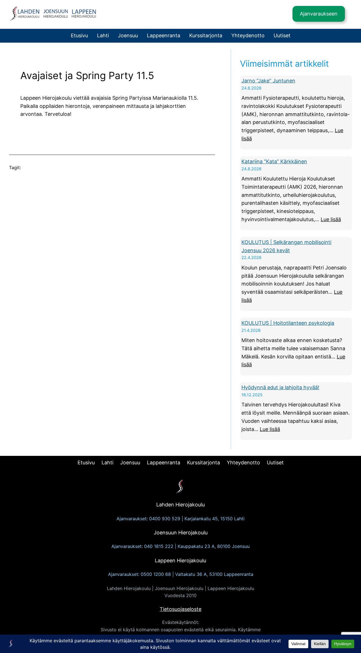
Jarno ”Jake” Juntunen (268, 81)
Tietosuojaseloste (180, 609)
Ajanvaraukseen (319, 14)
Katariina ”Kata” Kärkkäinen (274, 161)
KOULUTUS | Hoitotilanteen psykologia (287, 323)
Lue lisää (331, 219)
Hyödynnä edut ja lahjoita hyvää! (280, 387)
